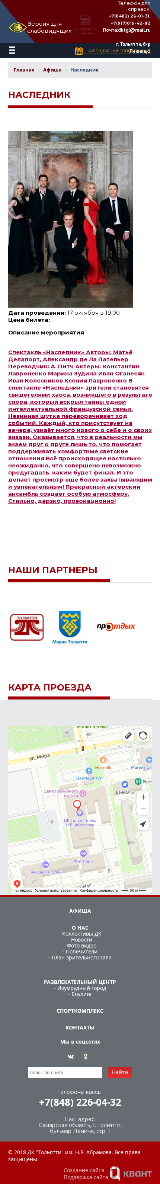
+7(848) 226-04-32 (80, 1102)
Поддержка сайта (86, 1177)
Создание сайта (84, 1170)
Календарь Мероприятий (116, 50)
